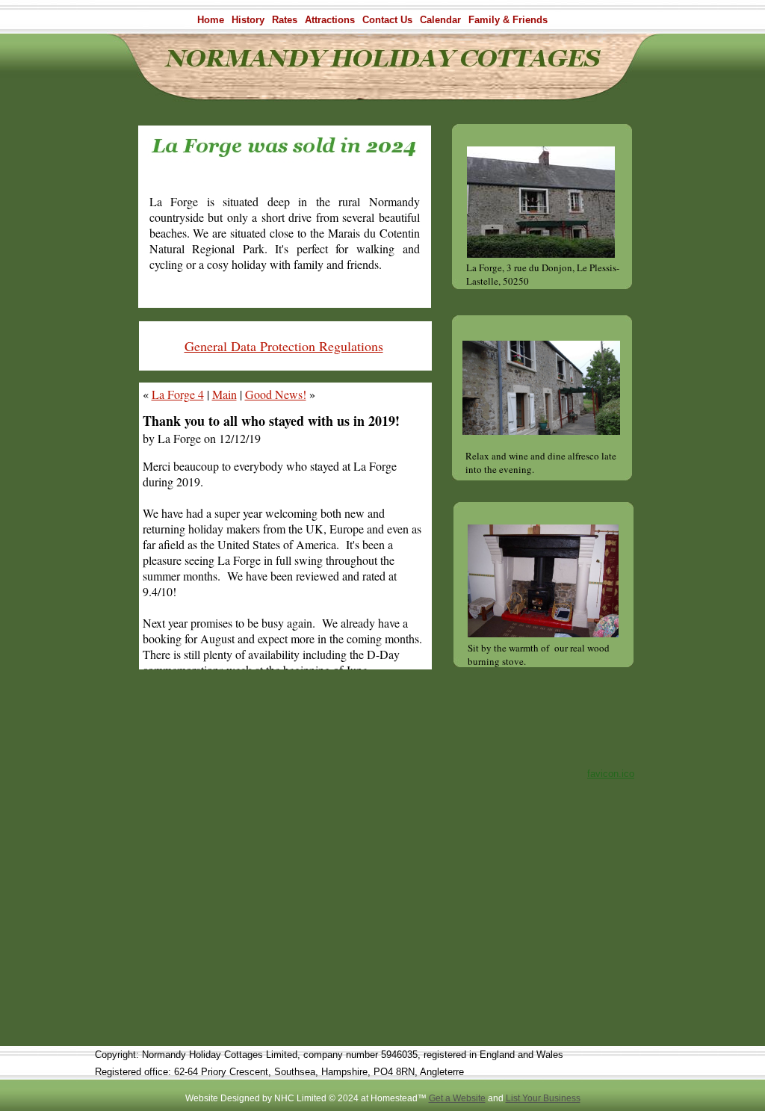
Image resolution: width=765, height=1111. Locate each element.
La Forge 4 (178, 394)
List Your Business (543, 1098)
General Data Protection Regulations (284, 346)
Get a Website (457, 1098)
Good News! (275, 394)
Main (224, 394)
